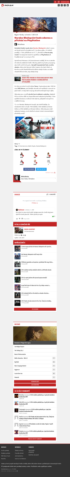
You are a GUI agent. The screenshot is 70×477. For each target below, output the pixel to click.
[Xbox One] (25, 235)
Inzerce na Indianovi (20, 459)
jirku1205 (21, 402)
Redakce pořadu (5, 453)
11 (54, 216)
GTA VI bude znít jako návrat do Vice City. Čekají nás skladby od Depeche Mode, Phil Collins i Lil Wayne (36, 418)
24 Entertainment (23, 146)
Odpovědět (26, 219)
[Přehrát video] (35, 127)
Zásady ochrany (19, 450)
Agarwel (21, 424)
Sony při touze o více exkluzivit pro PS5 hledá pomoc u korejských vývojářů (37, 80)
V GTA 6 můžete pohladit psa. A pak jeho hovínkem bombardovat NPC (37, 396)
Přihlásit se (35, 203)
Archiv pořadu (5, 450)
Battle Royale (32, 146)
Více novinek (35, 309)
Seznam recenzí (35, 381)
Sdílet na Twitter (41, 169)
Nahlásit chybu (50, 172)
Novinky (22, 35)
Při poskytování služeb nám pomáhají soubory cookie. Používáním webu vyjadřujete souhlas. (26, 466)
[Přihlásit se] (68, 5)
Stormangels (22, 409)
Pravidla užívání (19, 453)
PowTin (21, 417)
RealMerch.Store (65, 2)
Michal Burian (21, 44)
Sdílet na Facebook (29, 169)
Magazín (17, 35)
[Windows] (21, 235)
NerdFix (3, 459)
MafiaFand (21, 210)
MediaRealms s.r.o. (6, 469)
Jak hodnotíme (35, 385)
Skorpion (21, 431)
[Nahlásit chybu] (17, 471)
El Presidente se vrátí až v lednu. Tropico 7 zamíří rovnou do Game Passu (36, 425)
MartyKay (21, 395)
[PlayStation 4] (23, 235)
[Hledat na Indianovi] (59, 5)
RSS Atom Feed (5, 456)
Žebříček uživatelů (34, 455)
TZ (19, 144)
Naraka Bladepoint (41, 146)
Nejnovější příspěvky (31, 451)
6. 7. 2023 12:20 (31, 35)
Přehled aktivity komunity (35, 439)
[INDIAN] (7, 5)
